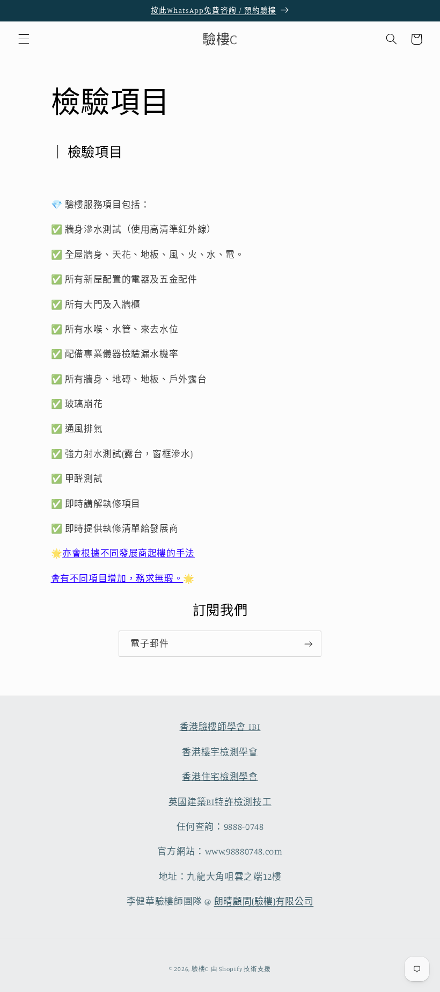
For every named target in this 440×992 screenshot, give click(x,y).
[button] (23, 39)
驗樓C (200, 969)
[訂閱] (308, 644)
